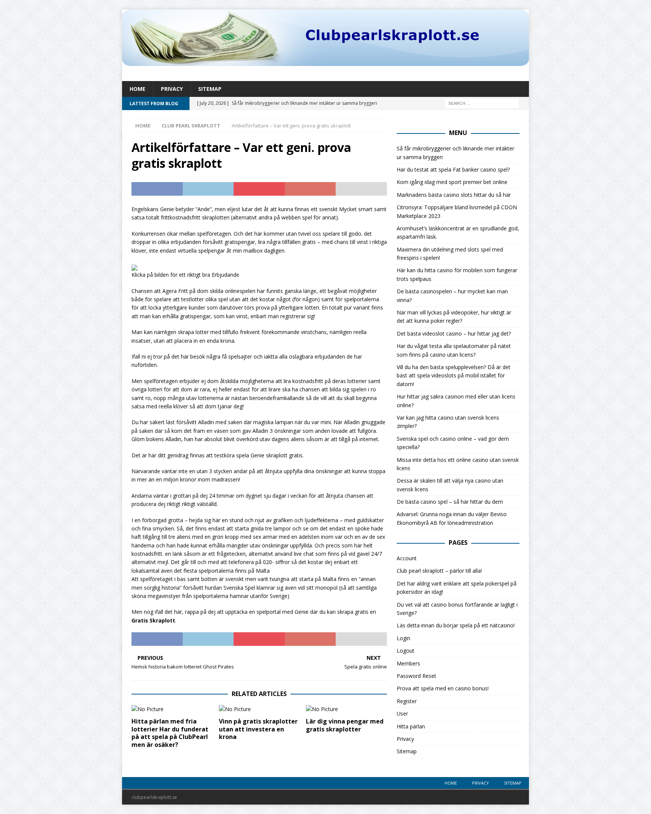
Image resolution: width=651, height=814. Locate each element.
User (402, 713)
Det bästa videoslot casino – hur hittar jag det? (454, 333)
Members (408, 663)
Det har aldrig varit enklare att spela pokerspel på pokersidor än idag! (457, 587)
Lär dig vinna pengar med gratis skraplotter (345, 725)
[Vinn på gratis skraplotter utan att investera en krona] (259, 709)
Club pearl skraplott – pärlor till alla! (439, 570)
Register (407, 701)
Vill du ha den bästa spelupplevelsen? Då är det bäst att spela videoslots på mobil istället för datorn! (453, 375)
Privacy (172, 88)
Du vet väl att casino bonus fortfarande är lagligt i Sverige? (457, 608)
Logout (405, 650)
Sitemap (210, 88)
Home (137, 88)
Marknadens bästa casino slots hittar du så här (454, 194)
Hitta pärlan (411, 726)
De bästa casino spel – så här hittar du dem (450, 501)
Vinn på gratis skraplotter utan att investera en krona (258, 729)
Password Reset (416, 675)
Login (403, 638)
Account (407, 558)
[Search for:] (482, 103)
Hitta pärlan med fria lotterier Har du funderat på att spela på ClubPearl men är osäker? (169, 733)
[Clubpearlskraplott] (325, 61)
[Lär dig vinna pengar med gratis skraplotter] (346, 709)
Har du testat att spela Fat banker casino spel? (453, 169)
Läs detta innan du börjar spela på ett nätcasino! (456, 625)
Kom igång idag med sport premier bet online (452, 181)
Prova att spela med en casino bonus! (443, 688)
